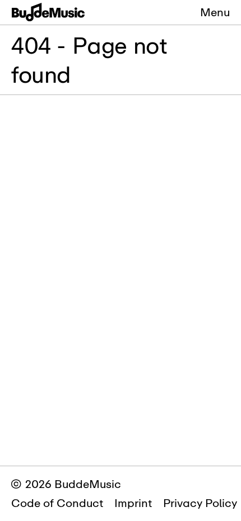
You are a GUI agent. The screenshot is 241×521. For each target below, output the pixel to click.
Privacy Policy (200, 503)
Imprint (133, 503)
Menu (215, 12)
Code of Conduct (57, 503)
